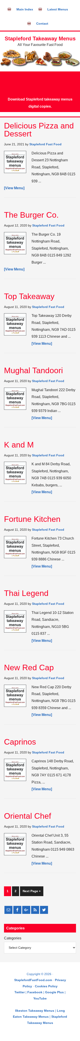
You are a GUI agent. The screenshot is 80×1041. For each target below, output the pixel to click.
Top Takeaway (29, 296)
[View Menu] (14, 188)
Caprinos (20, 741)
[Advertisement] (40, 84)
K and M (19, 444)
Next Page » (32, 891)
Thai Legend (26, 593)
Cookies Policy (46, 986)
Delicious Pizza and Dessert (39, 129)
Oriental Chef (27, 815)
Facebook (34, 992)
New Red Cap (29, 667)
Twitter (19, 992)
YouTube (40, 998)
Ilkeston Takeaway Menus (34, 1010)
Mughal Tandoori (33, 370)
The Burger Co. (31, 214)
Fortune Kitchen (32, 519)
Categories (12, 938)
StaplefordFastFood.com (33, 980)
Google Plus (54, 992)
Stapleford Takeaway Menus (40, 38)
